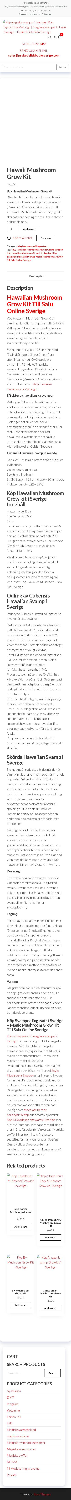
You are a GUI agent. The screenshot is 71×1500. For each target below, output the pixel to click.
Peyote (12, 1475)
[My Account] (55, 36)
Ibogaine (13, 1404)
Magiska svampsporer (21, 1449)
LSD (9, 1423)
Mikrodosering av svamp (23, 1468)
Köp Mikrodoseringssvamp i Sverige (31, 1120)
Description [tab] (37, 276)
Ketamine (13, 1410)
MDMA (12, 1462)
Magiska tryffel (17, 1455)
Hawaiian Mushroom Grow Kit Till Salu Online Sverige (34, 304)
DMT (10, 1397)
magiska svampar (18, 1436)
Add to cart (29, 228)
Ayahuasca (14, 1391)
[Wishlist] (52, 36)
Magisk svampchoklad (21, 1430)
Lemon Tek (14, 1417)
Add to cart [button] (20, 1226)
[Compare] (49, 36)
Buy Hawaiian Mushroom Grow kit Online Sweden (37, 249)
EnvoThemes (42, 1494)
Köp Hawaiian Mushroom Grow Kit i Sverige (29, 253)
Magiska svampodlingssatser (32, 246)
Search (62, 67)
